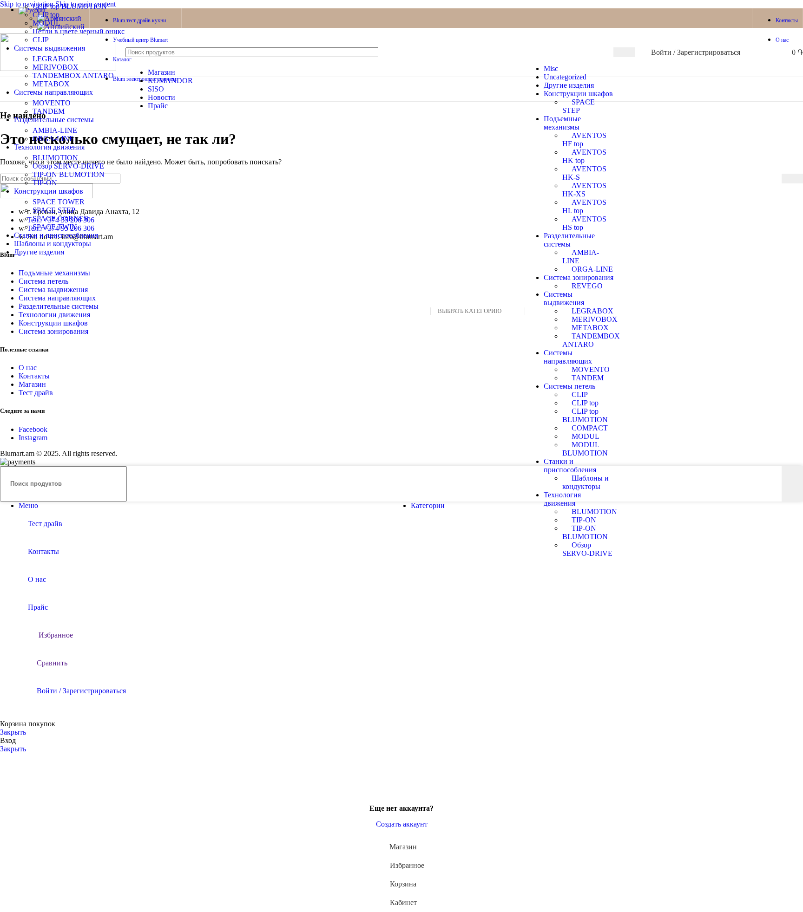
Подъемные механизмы (562, 123)
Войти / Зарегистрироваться (81, 691)
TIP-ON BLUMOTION (585, 532)
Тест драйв (36, 393)
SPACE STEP (578, 106)
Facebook (33, 429)
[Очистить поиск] (526, 52)
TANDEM (588, 378)
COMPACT (590, 428)
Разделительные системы (569, 240)
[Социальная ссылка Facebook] (722, 18)
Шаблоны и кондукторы (585, 482)
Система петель (43, 281)
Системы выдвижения (564, 298)
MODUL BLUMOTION (585, 449)
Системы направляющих (568, 357)
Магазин (32, 384)
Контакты (34, 376)
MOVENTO (591, 369)
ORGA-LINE (592, 269)
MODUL (585, 436)
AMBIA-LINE (55, 130)
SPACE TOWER (59, 202)
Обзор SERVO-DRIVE (587, 549)
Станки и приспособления (570, 465)
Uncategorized (565, 77)
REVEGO (587, 286)
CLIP (580, 394)
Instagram (33, 438)
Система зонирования (578, 277)
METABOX (590, 328)
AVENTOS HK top (584, 156)
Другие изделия (569, 85)
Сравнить (52, 663)
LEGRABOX (592, 311)
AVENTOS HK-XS (584, 190)
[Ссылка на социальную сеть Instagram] (739, 18)
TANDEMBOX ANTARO (591, 340)
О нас (28, 367)
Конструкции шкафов (578, 94)
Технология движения (562, 499)
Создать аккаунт (402, 824)
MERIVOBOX (595, 319)
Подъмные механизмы (54, 273)
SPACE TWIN (55, 227)
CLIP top (585, 403)
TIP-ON (584, 520)
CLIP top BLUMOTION (585, 415)
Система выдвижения (53, 289)
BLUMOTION (594, 511)
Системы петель (569, 386)
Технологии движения (54, 315)
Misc (551, 68)
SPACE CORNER (61, 218)
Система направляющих (57, 298)
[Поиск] (624, 52)
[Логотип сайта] (58, 68)
